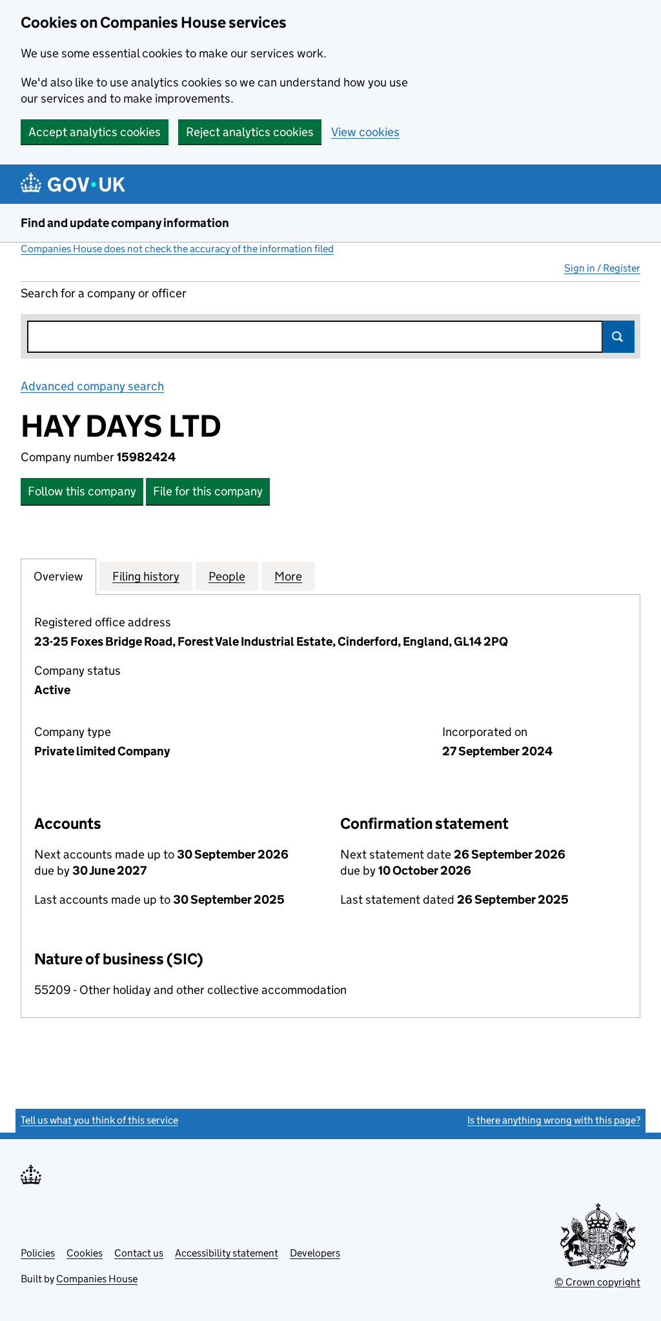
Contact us (138, 1253)
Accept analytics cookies (94, 131)
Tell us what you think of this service (99, 1120)
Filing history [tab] (145, 576)
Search (618, 337)
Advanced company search (92, 386)
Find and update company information (125, 222)
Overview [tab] (58, 576)
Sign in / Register (602, 268)
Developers (315, 1253)
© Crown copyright (597, 1282)
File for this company (208, 491)
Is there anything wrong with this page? (553, 1120)
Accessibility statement (226, 1253)
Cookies (84, 1253)
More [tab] (288, 576)
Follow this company (82, 491)
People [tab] (226, 576)
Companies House (96, 1279)
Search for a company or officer (104, 293)
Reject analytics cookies (250, 131)
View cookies (365, 132)
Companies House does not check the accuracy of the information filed (177, 249)
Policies (38, 1253)
